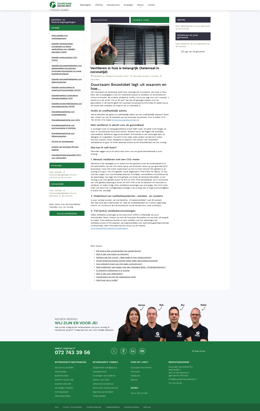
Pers (56, 407)
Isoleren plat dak (63, 384)
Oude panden (99, 396)
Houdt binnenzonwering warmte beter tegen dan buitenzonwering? (127, 261)
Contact (151, 5)
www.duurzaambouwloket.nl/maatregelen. (109, 228)
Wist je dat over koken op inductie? (112, 254)
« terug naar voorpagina (59, 10)
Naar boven (199, 351)
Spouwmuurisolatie (64, 367)
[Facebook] (123, 351)
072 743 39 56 (72, 352)
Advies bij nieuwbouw (103, 384)
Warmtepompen (63, 396)
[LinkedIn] (132, 351)
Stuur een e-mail (139, 393)
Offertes (99, 5)
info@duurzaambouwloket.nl (125, 120)
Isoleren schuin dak (64, 380)
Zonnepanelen (62, 392)
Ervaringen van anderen (104, 375)
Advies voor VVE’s (101, 380)
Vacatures (135, 375)
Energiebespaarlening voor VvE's (66, 120)
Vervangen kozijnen (64, 388)
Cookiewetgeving (94, 407)
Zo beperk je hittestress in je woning (112, 270)
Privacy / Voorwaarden (72, 407)
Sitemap (147, 407)
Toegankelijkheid (113, 407)
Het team (135, 371)
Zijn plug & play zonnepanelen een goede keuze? (118, 251)
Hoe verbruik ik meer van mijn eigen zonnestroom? (119, 264)
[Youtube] (142, 351)
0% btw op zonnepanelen (63, 141)
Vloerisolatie (61, 371)
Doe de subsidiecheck (67, 213)
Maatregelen (85, 5)
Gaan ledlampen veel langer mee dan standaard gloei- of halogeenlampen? (131, 267)
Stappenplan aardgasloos (105, 367)
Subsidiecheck (113, 5)
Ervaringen (128, 5)
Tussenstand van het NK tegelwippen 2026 (116, 277)
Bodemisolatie (62, 375)
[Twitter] (114, 351)
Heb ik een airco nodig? (107, 280)
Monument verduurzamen (105, 388)
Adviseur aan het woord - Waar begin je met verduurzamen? (124, 257)
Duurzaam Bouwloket (141, 367)
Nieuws (140, 5)
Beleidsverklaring (131, 407)
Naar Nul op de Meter (103, 392)
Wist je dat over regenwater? (109, 274)
